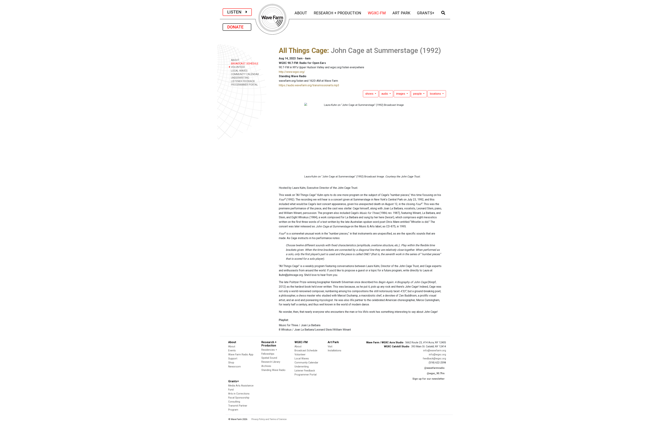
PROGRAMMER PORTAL (244, 84)
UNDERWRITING (239, 77)
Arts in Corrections (239, 393)
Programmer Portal (306, 374)
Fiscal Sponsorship (238, 397)
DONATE (237, 27)
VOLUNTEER (237, 67)
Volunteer (300, 354)
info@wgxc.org (437, 354)
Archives (266, 366)
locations (436, 93)
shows (369, 93)
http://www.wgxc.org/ (292, 72)
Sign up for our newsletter (428, 378)
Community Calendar (306, 362)
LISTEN (236, 12)
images (401, 93)
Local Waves (302, 358)
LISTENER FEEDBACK (242, 81)
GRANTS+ (426, 12)
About (231, 346)
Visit (330, 346)
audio (385, 93)
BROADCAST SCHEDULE (244, 63)
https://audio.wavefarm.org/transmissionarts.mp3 (309, 85)
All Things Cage (303, 50)
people (417, 93)
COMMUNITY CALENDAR (244, 74)
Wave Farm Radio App (240, 354)
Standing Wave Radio (273, 370)
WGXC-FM (377, 12)
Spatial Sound (269, 357)
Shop (231, 362)
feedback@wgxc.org (434, 358)
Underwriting (302, 366)
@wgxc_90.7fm (436, 373)
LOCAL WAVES (239, 70)
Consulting (234, 401)
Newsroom (234, 366)
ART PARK (401, 12)
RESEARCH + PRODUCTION (338, 12)
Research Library (270, 361)
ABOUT (300, 12)
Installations (334, 350)
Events (232, 350)
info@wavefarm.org (434, 350)
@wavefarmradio (434, 368)
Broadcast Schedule (306, 350)
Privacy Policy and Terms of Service (268, 419)
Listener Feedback (305, 370)
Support (232, 358)
